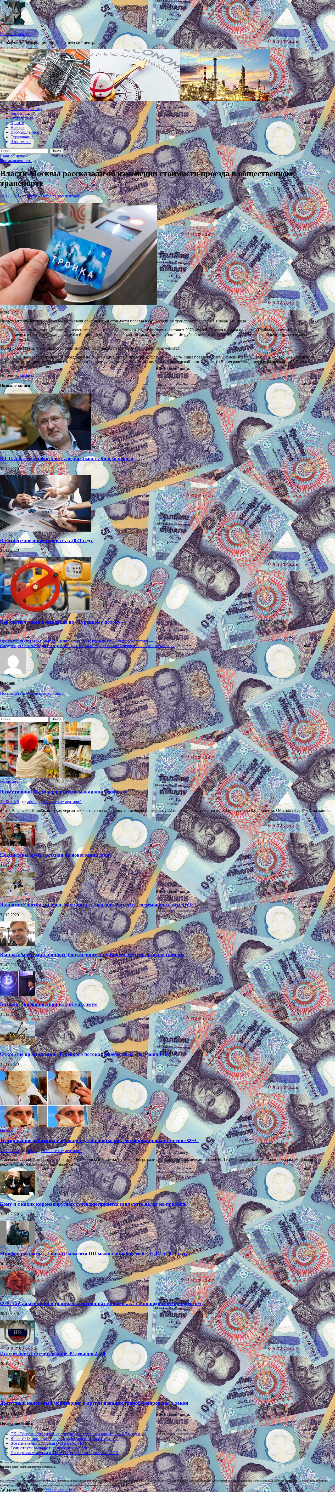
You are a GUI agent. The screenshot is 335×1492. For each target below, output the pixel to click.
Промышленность (26, 132)
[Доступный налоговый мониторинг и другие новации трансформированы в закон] (17, 1393)
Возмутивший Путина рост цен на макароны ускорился (63, 791)
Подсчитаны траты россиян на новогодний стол (54, 855)
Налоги (17, 127)
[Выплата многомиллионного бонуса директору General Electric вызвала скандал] (17, 944)
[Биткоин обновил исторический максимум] (17, 994)
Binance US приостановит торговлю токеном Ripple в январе (64, 1438)
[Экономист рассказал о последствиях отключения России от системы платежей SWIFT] (17, 894)
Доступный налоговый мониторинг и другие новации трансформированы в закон (94, 1403)
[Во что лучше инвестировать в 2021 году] (45, 530)
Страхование (22, 137)
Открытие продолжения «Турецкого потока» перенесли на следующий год (85, 1054)
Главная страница (26, 108)
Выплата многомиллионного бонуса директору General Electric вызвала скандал (92, 954)
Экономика (20, 141)
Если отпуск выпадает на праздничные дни (49, 1448)
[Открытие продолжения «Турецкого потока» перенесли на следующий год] (17, 1044)
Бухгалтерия (21, 118)
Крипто (17, 123)
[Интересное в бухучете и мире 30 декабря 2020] (17, 1343)
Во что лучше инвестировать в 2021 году (46, 540)
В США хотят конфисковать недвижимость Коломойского (66, 458)
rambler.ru (28, 375)
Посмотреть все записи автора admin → (35, 693)
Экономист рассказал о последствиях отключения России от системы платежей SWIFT (99, 904)
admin (32, 196)
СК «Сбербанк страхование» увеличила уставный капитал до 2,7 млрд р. (75, 1434)
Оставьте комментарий (61, 196)
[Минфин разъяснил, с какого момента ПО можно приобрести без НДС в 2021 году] (17, 1243)
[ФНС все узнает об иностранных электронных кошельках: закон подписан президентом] (17, 1293)
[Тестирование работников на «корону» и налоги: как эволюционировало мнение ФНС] (45, 1125)
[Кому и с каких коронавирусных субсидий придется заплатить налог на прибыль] (17, 1194)
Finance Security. (14, 33)
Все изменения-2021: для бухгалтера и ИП (48, 1443)
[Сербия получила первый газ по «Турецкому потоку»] (45, 612)
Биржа (16, 113)
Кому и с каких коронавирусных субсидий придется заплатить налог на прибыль (93, 1204)
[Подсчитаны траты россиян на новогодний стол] (17, 844)
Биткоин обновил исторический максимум (49, 1004)
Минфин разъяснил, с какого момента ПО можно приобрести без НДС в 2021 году (94, 1253)
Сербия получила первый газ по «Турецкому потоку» (61, 622)
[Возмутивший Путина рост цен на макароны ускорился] (45, 777)
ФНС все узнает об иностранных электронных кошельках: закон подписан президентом (100, 1303)
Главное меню (12, 156)
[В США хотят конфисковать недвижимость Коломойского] (45, 448)
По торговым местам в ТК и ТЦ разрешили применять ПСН (64, 1452)
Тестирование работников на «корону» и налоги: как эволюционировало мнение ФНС (99, 1140)
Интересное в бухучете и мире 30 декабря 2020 (52, 1353)
